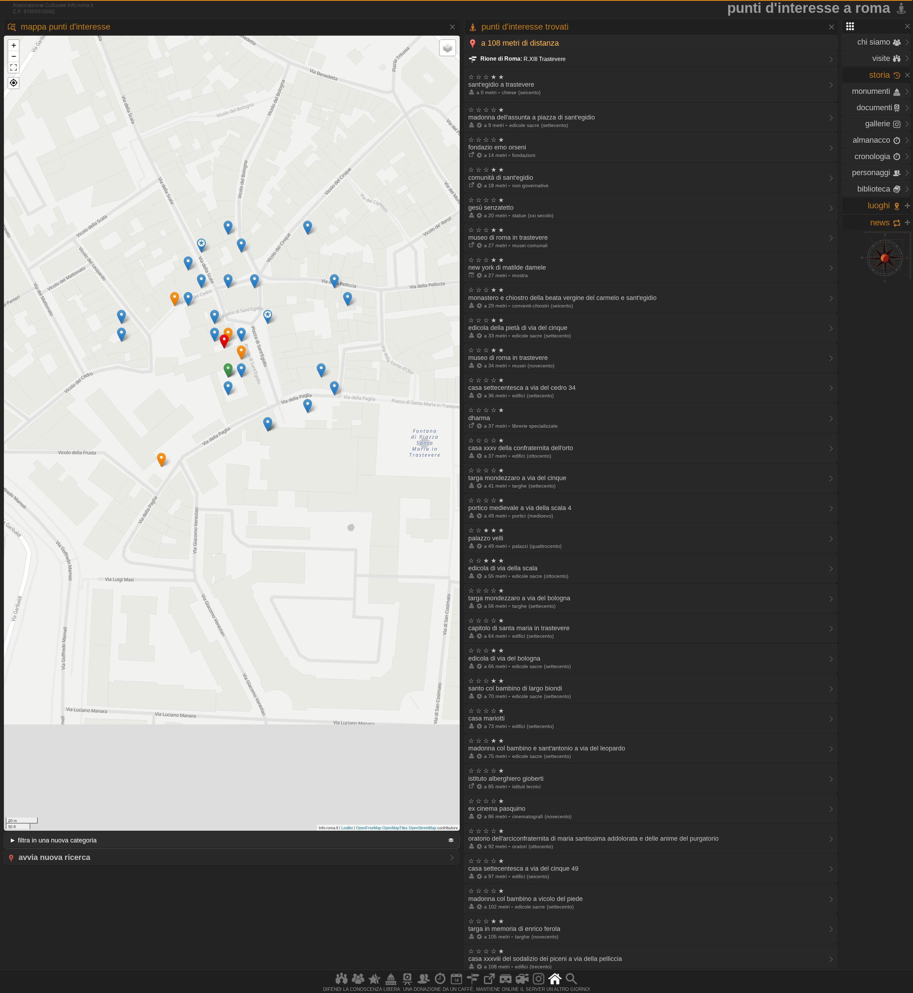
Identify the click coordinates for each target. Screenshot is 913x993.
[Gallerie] (538, 985)
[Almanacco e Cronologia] (440, 985)
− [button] (13, 56)
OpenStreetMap (422, 828)
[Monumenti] (391, 985)
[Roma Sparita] (407, 985)
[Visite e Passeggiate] (341, 985)
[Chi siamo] (358, 985)
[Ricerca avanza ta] (571, 985)
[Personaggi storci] (423, 985)
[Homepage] (555, 985)
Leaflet (347, 828)
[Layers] (447, 48)
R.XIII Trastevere (522, 59)
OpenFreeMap (368, 828)
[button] (13, 83)
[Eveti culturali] (456, 985)
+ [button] (13, 45)
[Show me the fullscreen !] (13, 67)
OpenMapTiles (395, 828)
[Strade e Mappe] (473, 985)
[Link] (489, 985)
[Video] (522, 985)
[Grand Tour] (374, 985)
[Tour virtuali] (506, 985)
